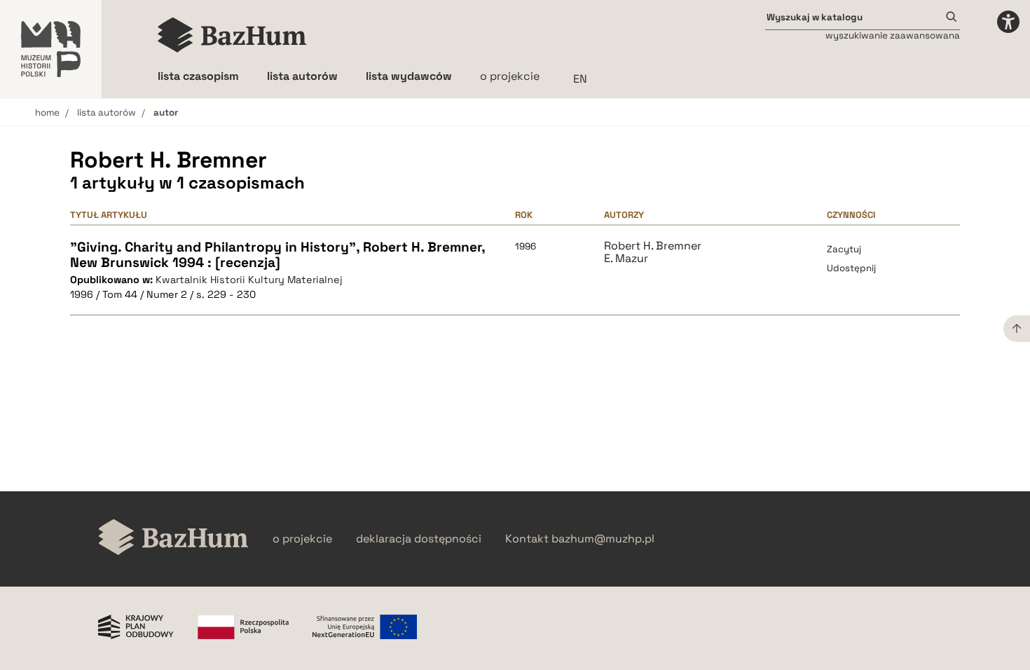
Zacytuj (844, 249)
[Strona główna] (232, 35)
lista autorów (106, 112)
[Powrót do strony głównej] (173, 538)
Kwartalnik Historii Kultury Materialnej (249, 279)
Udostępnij (851, 268)
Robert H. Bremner (652, 246)
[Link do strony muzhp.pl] (51, 49)
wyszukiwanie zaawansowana (892, 35)
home (47, 112)
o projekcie (510, 76)
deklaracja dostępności (418, 539)
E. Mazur (626, 258)
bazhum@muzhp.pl (602, 539)
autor (165, 112)
